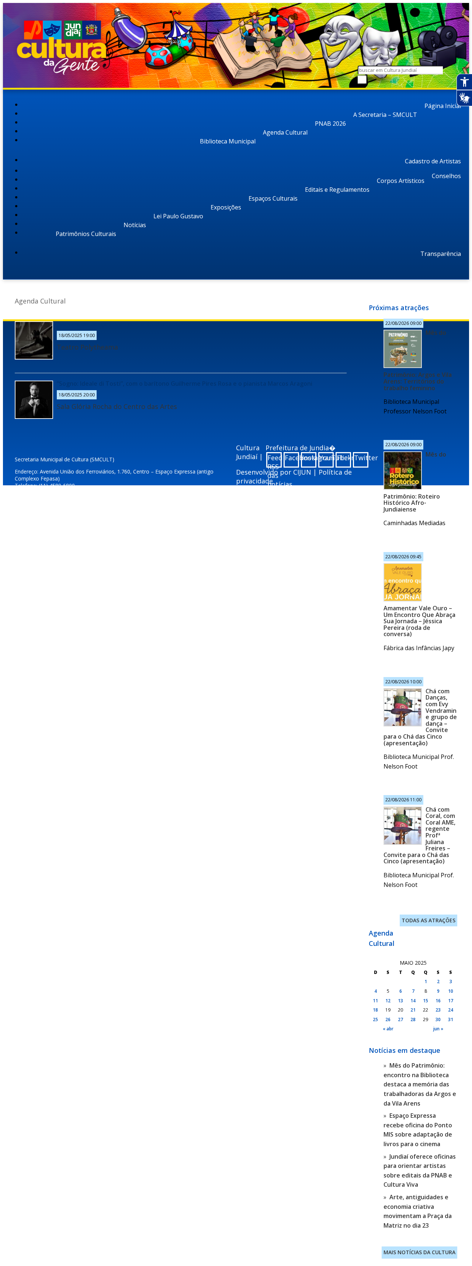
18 (375, 1010)
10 (450, 991)
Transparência (440, 254)
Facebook (292, 457)
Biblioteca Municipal (228, 141)
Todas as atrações (428, 920)
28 (413, 1019)
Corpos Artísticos (400, 181)
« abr (388, 1029)
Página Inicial (442, 106)
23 (438, 1010)
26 (388, 1019)
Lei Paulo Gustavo (178, 216)
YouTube (326, 457)
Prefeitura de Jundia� (301, 447)
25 (375, 1019)
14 (413, 1001)
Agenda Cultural (285, 132)
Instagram (309, 457)
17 (450, 1001)
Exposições (226, 207)
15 (425, 1001)
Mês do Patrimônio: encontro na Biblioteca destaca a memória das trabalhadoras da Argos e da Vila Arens (420, 1084)
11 (375, 1001)
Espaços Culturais (273, 198)
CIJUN (302, 472)
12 (388, 1001)
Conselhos (446, 176)
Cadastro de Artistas (433, 161)
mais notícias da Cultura (419, 1252)
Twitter (361, 457)
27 (400, 1019)
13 (400, 1001)
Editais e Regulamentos (337, 189)
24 (450, 1010)
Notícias (135, 225)
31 (450, 1019)
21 (413, 1010)
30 (438, 1019)
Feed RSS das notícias (274, 460)
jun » (438, 1029)
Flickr (344, 457)
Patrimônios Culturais (86, 234)
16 (438, 1001)
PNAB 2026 (330, 123)
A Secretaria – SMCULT (385, 115)
